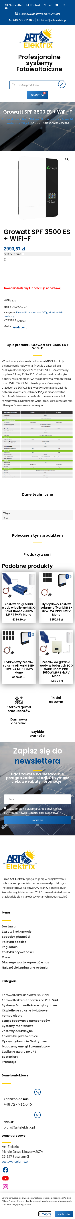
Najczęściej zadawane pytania (25, 967)
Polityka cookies (14, 942)
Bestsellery (10, 1057)
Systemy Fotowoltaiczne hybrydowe (29, 1005)
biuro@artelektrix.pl (19, 1127)
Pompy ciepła (12, 1016)
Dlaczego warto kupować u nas (25, 962)
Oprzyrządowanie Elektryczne (24, 1041)
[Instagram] (5, 1187)
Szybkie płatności (37, 733)
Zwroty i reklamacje (16, 931)
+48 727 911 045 (18, 1104)
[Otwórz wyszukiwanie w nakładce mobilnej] (31, 85)
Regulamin (9, 947)
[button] (67, 159)
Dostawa (8, 926)
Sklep (24, 119)
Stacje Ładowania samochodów (26, 1021)
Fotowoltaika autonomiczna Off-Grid (30, 1000)
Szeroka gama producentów (19, 709)
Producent (20, 327)
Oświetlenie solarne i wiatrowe (25, 1010)
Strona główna (10, 119)
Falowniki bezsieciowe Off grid (33, 312)
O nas (6, 957)
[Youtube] (5, 1178)
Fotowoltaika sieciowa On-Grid (25, 995)
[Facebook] (5, 1170)
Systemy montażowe (17, 1026)
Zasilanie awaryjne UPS (19, 1051)
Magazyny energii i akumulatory (26, 1046)
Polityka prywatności (17, 952)
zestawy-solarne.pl (15, 1161)
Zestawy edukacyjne (17, 1031)
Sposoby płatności (16, 937)
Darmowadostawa (18, 721)
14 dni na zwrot (56, 699)
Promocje (9, 1062)
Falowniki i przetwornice (44, 119)
